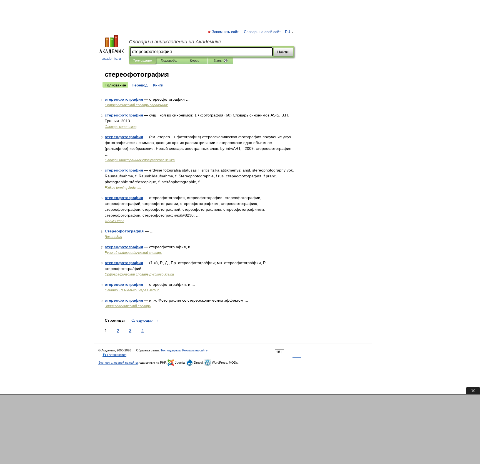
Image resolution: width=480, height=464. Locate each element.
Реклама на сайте (195, 350)
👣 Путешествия (114, 354)
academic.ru (111, 59)
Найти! (283, 52)
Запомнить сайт (225, 32)
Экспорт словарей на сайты (118, 362)
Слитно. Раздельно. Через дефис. (132, 290)
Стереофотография (124, 231)
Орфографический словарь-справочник (136, 105)
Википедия (113, 237)
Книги (194, 61)
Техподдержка (171, 350)
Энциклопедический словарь (128, 306)
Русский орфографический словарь (133, 253)
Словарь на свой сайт (262, 32)
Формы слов (114, 221)
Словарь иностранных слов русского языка (140, 160)
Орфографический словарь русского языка (139, 274)
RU (287, 32)
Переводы (169, 61)
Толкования (142, 61)
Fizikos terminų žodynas (123, 188)
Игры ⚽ (221, 61)
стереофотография (124, 99)
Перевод (140, 85)
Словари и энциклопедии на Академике (175, 41)
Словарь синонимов (120, 127)
